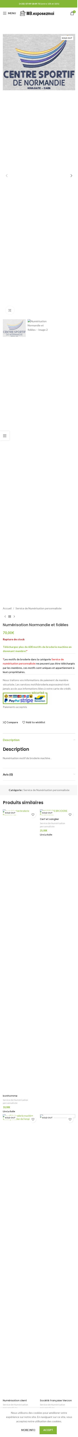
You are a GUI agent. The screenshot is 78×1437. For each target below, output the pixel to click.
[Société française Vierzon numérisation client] (57, 1256)
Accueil (7, 608)
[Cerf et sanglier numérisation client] (57, 812)
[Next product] (14, 616)
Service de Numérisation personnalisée (39, 608)
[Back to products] (9, 616)
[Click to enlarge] (10, 310)
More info (28, 1430)
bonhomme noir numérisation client (17, 1097)
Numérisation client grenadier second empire (18, 1402)
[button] (6, 175)
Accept (48, 1430)
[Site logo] (38, 13)
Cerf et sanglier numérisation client (52, 820)
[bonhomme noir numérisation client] (20, 951)
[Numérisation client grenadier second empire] (20, 1256)
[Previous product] (5, 616)
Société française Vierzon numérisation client (56, 1402)
